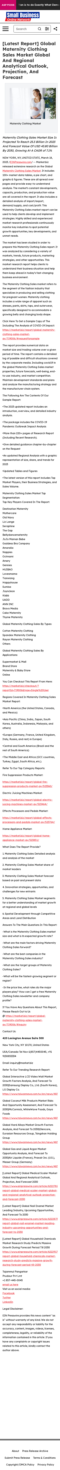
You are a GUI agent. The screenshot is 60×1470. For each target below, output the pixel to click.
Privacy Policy (45, 1464)
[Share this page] (55, 29)
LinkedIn (7, 1301)
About (15, 1451)
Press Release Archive (35, 1451)
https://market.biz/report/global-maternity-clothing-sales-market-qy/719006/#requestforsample (28, 334)
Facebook (8, 1293)
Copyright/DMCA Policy (20, 1464)
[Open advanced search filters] (47, 28)
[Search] (39, 28)
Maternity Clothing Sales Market (21, 170)
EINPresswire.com (20, 162)
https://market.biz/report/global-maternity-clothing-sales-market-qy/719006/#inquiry (24, 1020)
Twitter (6, 1297)
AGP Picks (8, 5)
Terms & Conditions (44, 1457)
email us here (10, 1284)
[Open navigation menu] (5, 29)
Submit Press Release (17, 1457)
